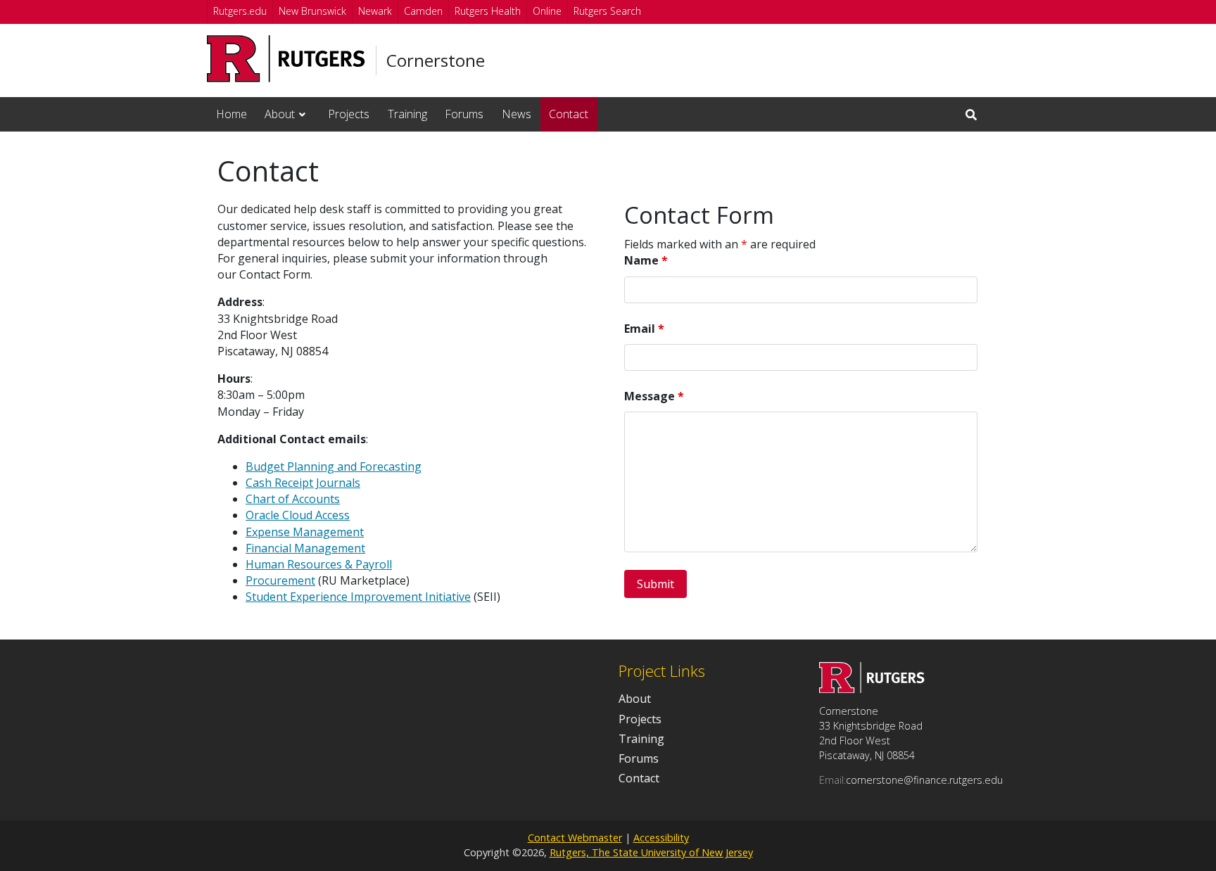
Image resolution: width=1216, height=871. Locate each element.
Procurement (280, 580)
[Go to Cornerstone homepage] (872, 689)
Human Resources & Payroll (319, 564)
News (516, 114)
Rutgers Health (488, 11)
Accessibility (661, 837)
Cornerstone (435, 60)
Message (654, 396)
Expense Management (305, 532)
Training (407, 114)
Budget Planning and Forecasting (334, 466)
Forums (464, 114)
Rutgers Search (607, 11)
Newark (375, 11)
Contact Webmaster (575, 837)
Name (646, 260)
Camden (423, 11)
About (280, 114)
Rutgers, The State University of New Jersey (651, 852)
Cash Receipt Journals (303, 482)
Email (644, 328)
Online (547, 11)
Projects (348, 114)
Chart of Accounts (293, 499)
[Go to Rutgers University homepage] (286, 59)
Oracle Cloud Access (298, 515)
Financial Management (305, 548)
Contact (568, 114)
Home (231, 114)
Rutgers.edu (240, 11)
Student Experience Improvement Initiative (358, 596)
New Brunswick (312, 11)
